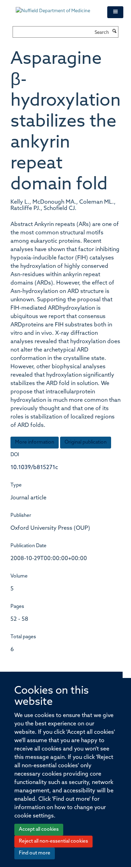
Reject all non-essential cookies (53, 841)
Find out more (34, 853)
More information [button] (34, 442)
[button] (115, 12)
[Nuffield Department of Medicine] (56, 7)
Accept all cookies (39, 829)
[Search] (114, 32)
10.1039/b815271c (34, 467)
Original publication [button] (86, 442)
